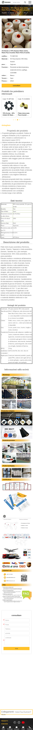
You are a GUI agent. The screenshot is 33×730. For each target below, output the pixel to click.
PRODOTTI (4, 721)
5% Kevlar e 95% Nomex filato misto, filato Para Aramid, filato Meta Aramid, (26, 13)
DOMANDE (4, 724)
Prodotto (4, 13)
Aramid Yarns (19, 12)
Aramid (12, 13)
